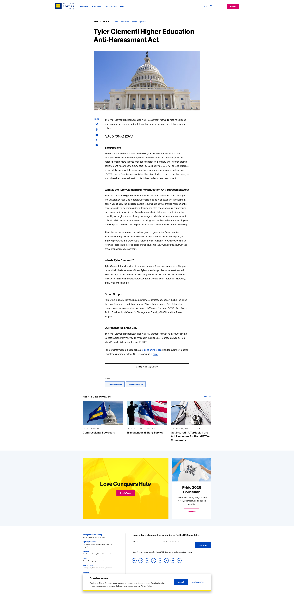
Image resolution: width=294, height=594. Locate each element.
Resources (102, 21)
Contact (86, 572)
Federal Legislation (138, 22)
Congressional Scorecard (99, 432)
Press (85, 558)
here (155, 354)
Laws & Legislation (121, 22)
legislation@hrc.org (151, 349)
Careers (86, 551)
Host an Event (88, 565)
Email (140, 541)
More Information (197, 582)
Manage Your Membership (92, 535)
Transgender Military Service (145, 432)
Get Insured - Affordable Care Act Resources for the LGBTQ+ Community (190, 436)
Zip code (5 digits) (176, 541)
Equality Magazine (89, 542)
